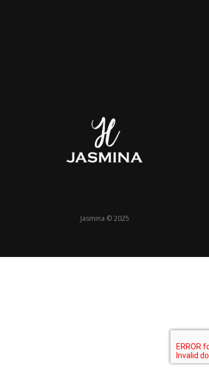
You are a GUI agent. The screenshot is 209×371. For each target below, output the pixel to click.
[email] (134, 197)
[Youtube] (94, 197)
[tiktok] (114, 197)
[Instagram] (74, 197)
